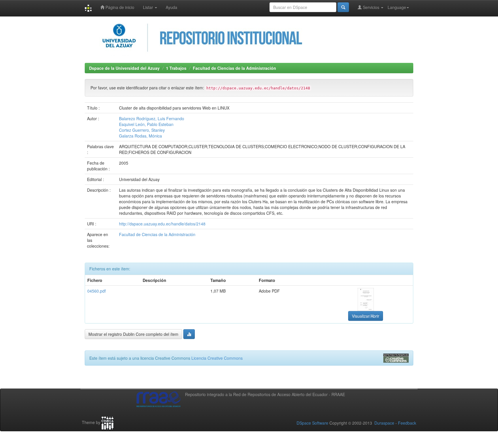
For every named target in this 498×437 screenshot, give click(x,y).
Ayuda (171, 7)
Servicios (371, 7)
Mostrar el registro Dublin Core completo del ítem (133, 334)
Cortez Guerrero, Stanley (142, 130)
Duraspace (384, 423)
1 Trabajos (176, 68)
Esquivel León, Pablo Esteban (146, 124)
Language (397, 7)
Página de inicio (119, 7)
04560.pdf (96, 291)
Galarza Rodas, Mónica (140, 136)
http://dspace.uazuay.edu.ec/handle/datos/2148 (162, 224)
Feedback (407, 423)
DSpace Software (312, 423)
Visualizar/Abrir (365, 316)
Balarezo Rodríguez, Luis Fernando (151, 118)
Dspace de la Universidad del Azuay (124, 68)
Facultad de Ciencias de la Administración (234, 68)
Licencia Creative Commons (217, 358)
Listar (148, 7)
